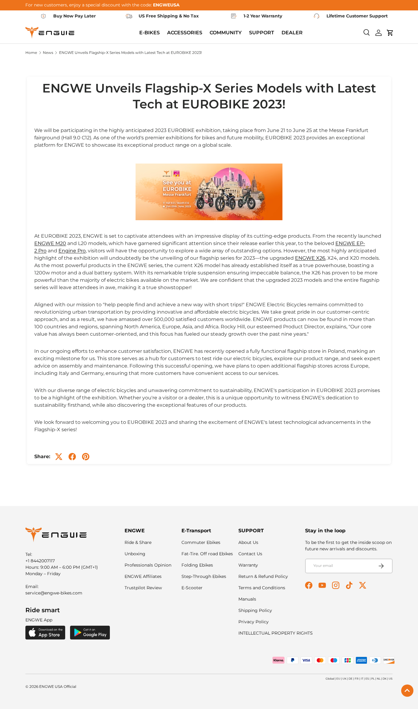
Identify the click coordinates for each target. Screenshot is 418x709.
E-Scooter (192, 587)
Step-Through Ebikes (203, 576)
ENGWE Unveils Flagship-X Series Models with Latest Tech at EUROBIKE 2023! (130, 53)
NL (378, 678)
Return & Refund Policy (263, 576)
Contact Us (250, 553)
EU (338, 678)
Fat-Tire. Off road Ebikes (207, 553)
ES (367, 678)
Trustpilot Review (143, 587)
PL (373, 678)
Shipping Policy (255, 610)
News (48, 53)
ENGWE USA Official (57, 686)
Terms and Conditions (261, 587)
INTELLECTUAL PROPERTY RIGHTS (275, 633)
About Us (248, 542)
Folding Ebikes (197, 565)
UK (344, 678)
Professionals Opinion (148, 565)
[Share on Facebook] (72, 456)
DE (351, 678)
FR (357, 678)
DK (384, 678)
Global (330, 678)
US (391, 678)
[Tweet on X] (58, 456)
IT (362, 678)
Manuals (247, 599)
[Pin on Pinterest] (85, 456)
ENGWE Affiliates (143, 576)
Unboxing (135, 553)
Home (31, 53)
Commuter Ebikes (200, 542)
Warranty (248, 565)
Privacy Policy (253, 621)
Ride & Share (138, 542)
